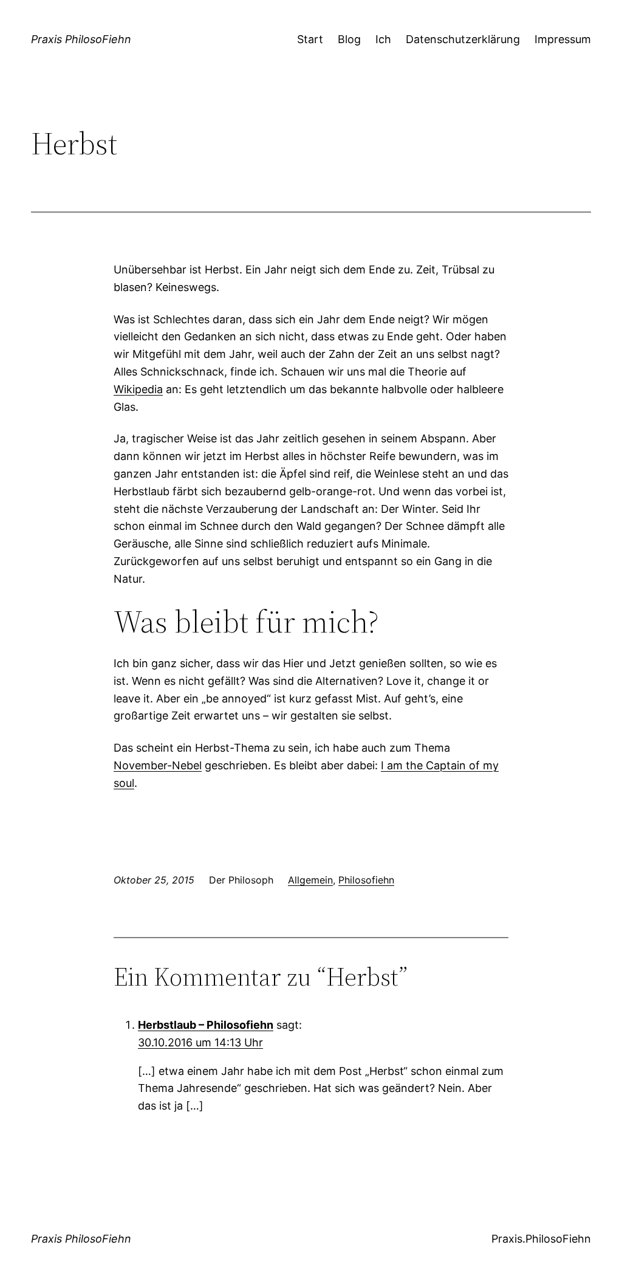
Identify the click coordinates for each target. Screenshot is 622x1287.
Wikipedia (138, 389)
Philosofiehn (366, 880)
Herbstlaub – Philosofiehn (205, 1024)
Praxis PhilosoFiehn (81, 39)
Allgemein (310, 880)
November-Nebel (158, 765)
